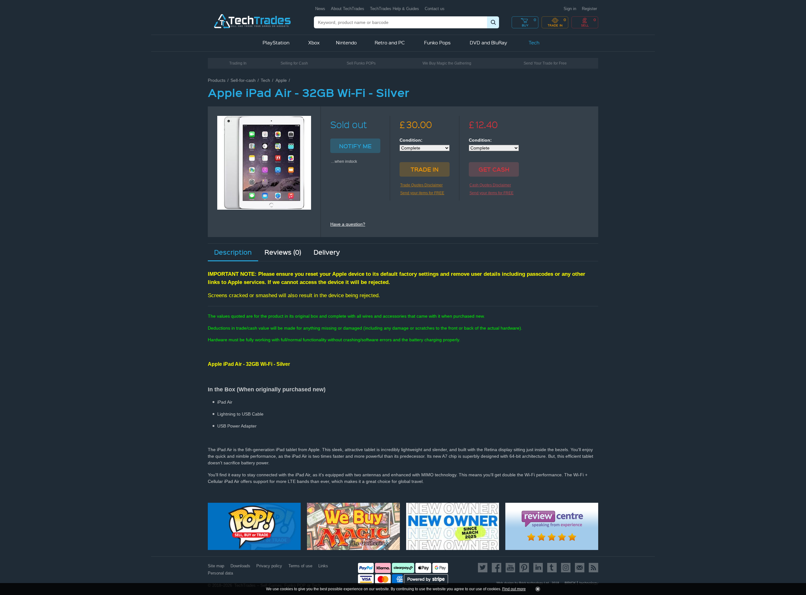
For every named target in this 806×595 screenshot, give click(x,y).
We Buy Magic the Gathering (447, 63)
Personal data (220, 573)
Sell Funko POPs (361, 63)
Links (323, 566)
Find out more (514, 589)
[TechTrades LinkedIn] (538, 567)
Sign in (570, 8)
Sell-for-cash (243, 80)
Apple (281, 80)
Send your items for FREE (422, 193)
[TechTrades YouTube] (510, 567)
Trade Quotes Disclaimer (421, 185)
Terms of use (300, 566)
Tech (265, 80)
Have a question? (347, 224)
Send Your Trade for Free (545, 63)
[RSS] (592, 567)
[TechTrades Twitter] (484, 567)
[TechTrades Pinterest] (524, 567)
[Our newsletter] (580, 567)
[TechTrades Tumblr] (552, 567)
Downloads (240, 566)
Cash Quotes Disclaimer (490, 185)
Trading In (238, 63)
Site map (216, 566)
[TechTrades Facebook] (496, 567)
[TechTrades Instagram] (566, 567)
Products (216, 80)
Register (589, 8)
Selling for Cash (294, 63)
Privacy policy (269, 566)
